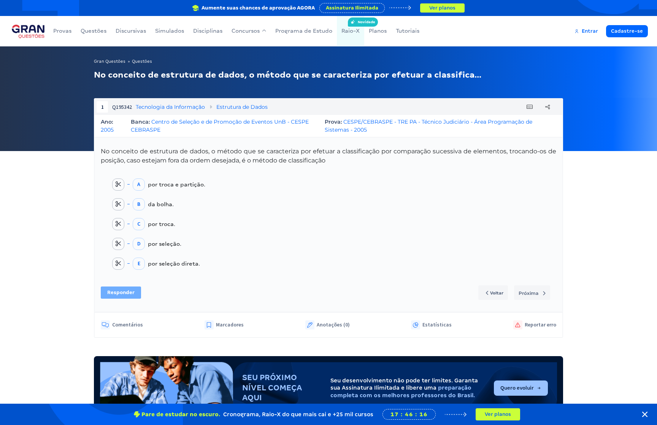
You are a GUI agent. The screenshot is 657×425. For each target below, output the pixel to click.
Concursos (246, 31)
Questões (93, 31)
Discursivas (131, 31)
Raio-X (350, 27)
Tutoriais (407, 31)
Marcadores (230, 324)
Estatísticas (437, 324)
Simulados (169, 31)
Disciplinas (207, 31)
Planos (378, 31)
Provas (62, 31)
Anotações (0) (333, 324)
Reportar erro (540, 324)
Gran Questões (109, 61)
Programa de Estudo (303, 31)
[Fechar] (645, 414)
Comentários (127, 324)
